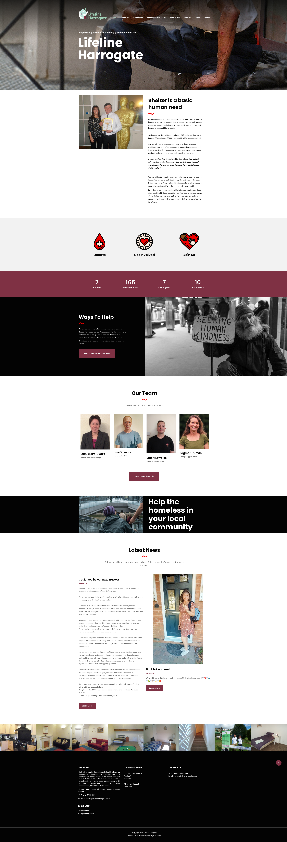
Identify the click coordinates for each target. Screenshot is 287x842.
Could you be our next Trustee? (99, 579)
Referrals (187, 18)
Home (115, 18)
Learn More (87, 706)
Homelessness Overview (156, 18)
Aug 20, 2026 (83, 583)
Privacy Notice (83, 811)
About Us (125, 18)
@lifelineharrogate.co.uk (100, 798)
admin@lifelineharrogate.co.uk (185, 776)
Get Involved (144, 254)
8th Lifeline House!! (158, 669)
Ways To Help (175, 18)
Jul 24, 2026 (150, 673)
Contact (207, 18)
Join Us (189, 254)
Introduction (138, 18)
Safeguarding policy (86, 813)
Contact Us (175, 767)
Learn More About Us (144, 476)
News (198, 18)
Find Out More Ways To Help (97, 353)
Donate (99, 254)
